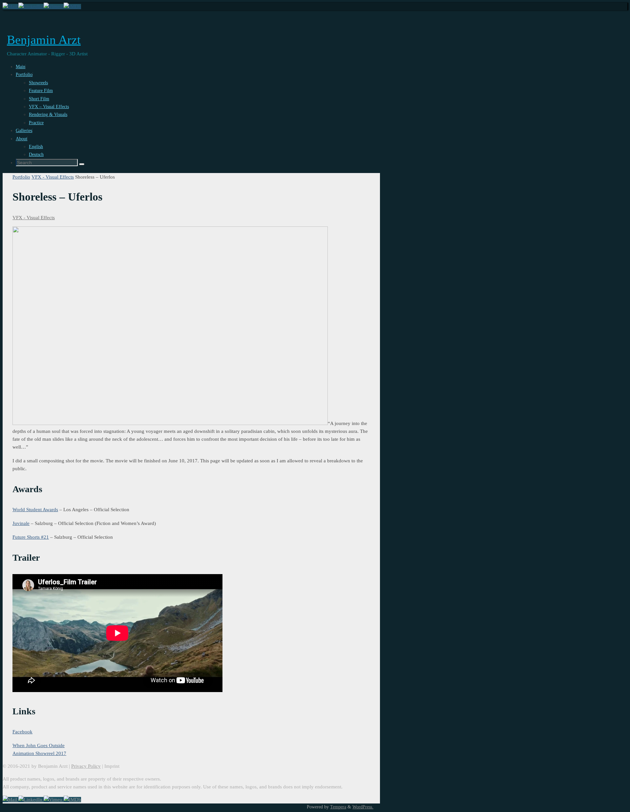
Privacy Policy (86, 766)
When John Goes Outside (38, 745)
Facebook (22, 731)
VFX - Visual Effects (53, 177)
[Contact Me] (10, 6)
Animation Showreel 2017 (39, 753)
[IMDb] (72, 6)
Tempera (338, 806)
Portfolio (21, 177)
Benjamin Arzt (44, 40)
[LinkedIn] (31, 6)
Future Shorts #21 (30, 537)
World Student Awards (35, 509)
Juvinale (21, 523)
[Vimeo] (54, 6)
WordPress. (362, 806)
